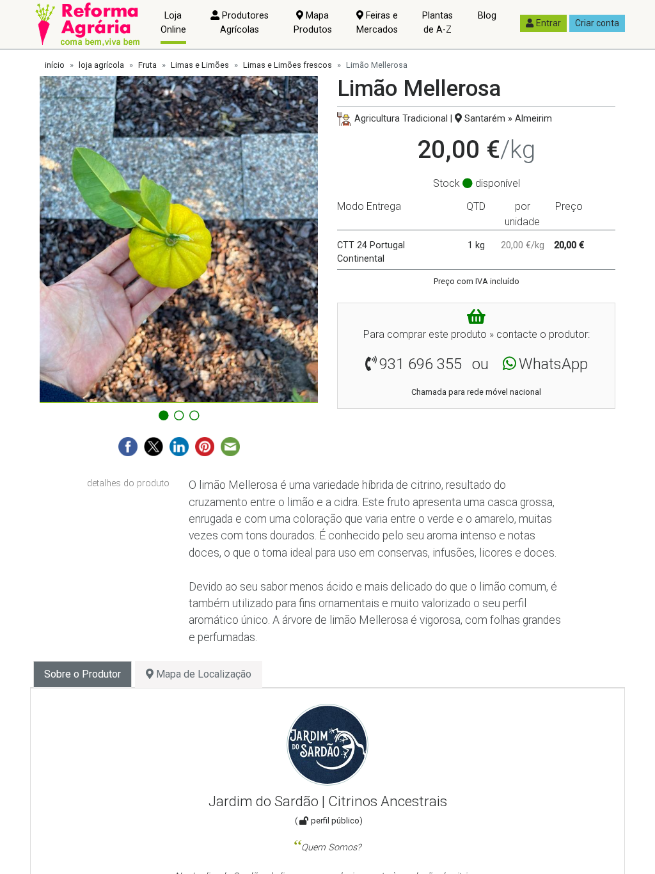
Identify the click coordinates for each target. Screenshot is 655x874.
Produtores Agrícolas (244, 22)
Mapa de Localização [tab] (202, 674)
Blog (487, 15)
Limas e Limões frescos (287, 65)
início (55, 65)
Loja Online (173, 22)
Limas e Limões (200, 65)
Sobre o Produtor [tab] (82, 674)
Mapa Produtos (313, 22)
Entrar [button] (548, 23)
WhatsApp (553, 364)
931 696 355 (420, 364)
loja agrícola (101, 65)
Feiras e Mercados (377, 22)
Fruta (147, 65)
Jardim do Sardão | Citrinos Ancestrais (328, 801)
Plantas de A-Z (437, 22)
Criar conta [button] (597, 23)
